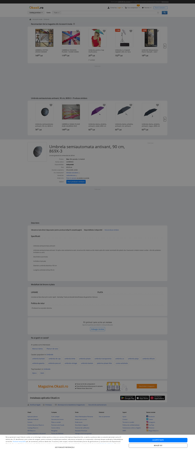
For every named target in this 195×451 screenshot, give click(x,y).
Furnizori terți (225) (19, 441)
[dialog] (97, 443)
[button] (65, 446)
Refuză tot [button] (158, 445)
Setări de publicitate (107, 444)
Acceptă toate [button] (158, 440)
